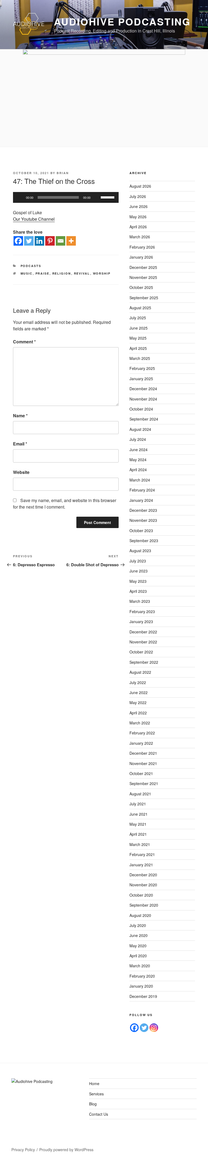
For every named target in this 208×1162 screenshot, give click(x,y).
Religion (61, 273)
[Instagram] (154, 1027)
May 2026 (138, 216)
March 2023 (139, 601)
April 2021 (138, 834)
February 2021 (142, 854)
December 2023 (143, 510)
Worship (102, 273)
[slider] (108, 197)
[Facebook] (18, 241)
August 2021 (140, 793)
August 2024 (140, 429)
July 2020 (137, 925)
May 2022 (138, 702)
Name (20, 415)
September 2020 (143, 905)
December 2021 (143, 753)
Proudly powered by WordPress (66, 1149)
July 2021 (137, 803)
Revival (82, 273)
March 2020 (139, 965)
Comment (24, 341)
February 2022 (142, 732)
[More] (71, 241)
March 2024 (139, 480)
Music (27, 273)
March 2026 (139, 236)
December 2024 (143, 388)
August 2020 (140, 915)
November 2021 (143, 763)
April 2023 (138, 591)
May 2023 (138, 581)
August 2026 (140, 186)
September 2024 (143, 419)
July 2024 (137, 439)
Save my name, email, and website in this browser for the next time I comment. (64, 503)
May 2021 (138, 824)
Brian (63, 173)
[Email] (60, 241)
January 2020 (141, 986)
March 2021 (139, 844)
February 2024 (142, 490)
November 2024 (143, 399)
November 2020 (143, 884)
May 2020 (138, 945)
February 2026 (142, 247)
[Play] (20, 197)
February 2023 (142, 611)
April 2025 (138, 348)
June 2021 (138, 814)
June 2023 (138, 571)
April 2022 (138, 712)
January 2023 (141, 621)
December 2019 (143, 996)
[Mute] (96, 197)
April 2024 (138, 469)
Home (94, 1083)
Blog (93, 1103)
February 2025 (142, 368)
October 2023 (141, 530)
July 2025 (137, 317)
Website (21, 472)
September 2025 (143, 297)
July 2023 (137, 561)
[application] (66, 197)
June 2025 (138, 328)
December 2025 (143, 267)
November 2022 (143, 642)
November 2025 (143, 277)
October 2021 (141, 773)
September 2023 (143, 540)
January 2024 (141, 500)
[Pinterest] (50, 241)
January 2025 (141, 378)
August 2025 (140, 307)
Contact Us (98, 1114)
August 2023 (140, 550)
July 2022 (137, 682)
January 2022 (141, 743)
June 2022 (138, 692)
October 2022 (141, 652)
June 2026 (138, 206)
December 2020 (143, 874)
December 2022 (143, 631)
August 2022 (140, 672)
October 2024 (141, 409)
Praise (42, 273)
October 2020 (141, 895)
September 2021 (143, 783)
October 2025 (141, 287)
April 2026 (138, 226)
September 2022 (143, 662)
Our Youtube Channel (34, 219)
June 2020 (138, 935)
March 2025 (139, 358)
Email (20, 444)
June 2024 (138, 449)
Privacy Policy (23, 1149)
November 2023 (143, 520)
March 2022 (139, 722)
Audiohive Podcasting (122, 21)
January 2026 (141, 257)
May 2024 (138, 459)
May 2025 (138, 338)
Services (96, 1093)
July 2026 (137, 196)
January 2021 (141, 864)
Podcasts (31, 266)
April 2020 (138, 955)
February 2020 (142, 976)
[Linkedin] (39, 241)
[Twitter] (29, 241)
